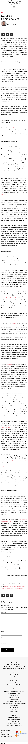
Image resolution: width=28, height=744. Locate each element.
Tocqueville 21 (14, 674)
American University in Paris (14, 664)
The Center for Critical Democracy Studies (14, 666)
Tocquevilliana (14, 705)
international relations (19, 586)
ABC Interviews (14, 707)
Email (3, 637)
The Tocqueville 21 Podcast (14, 701)
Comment (4, 612)
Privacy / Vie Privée (7, 736)
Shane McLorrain (11, 22)
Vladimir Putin (5, 588)
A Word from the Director (14, 684)
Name (3, 631)
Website (3, 643)
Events (14, 709)
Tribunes (3, 13)
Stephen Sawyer (14, 676)
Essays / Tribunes (14, 697)
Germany (6, 586)
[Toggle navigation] (14, 7)
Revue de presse (14, 699)
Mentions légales (6, 734)
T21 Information (14, 711)
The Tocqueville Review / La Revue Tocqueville (14, 668)
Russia (11, 586)
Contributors (14, 682)
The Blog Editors (14, 680)
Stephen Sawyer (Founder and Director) (14, 691)
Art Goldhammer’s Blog (14, 693)
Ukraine (11, 588)
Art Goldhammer (14, 679)
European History (18, 588)
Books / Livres (14, 695)
